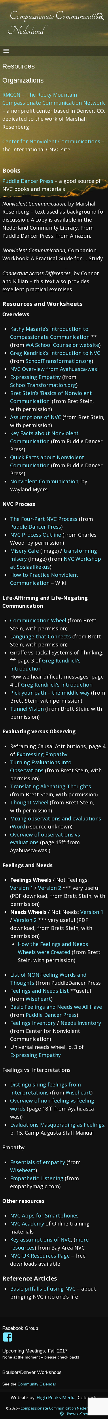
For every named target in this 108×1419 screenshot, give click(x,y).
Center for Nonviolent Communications (51, 141)
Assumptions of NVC (36, 417)
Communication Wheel (39, 620)
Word (18, 826)
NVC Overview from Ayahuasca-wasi (54, 369)
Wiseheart (38, 998)
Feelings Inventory (33, 1022)
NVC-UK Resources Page (40, 1255)
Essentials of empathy (38, 1162)
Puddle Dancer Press (27, 180)
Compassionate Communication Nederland (58, 1408)
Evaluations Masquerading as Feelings (57, 1124)
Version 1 (22, 887)
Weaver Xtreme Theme (84, 1413)
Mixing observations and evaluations (55, 818)
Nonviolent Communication (44, 481)
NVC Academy (27, 1223)
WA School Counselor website (62, 344)
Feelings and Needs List (40, 990)
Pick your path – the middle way (50, 692)
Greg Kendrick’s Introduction (56, 684)
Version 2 (50, 887)
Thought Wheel (30, 802)
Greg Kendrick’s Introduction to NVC (55, 352)
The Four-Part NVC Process (44, 518)
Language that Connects (41, 636)
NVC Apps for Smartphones (44, 1215)
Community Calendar (37, 1384)
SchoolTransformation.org (59, 360)
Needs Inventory (80, 1022)
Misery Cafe (25, 550)
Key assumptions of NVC (40, 1239)
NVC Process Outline (35, 534)
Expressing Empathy (36, 377)
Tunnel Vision (27, 708)
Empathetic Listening (37, 1178)
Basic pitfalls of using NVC (42, 1288)
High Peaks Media (56, 1397)
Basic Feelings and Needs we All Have (56, 1006)
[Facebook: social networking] (8, 1334)
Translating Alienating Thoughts (50, 786)
